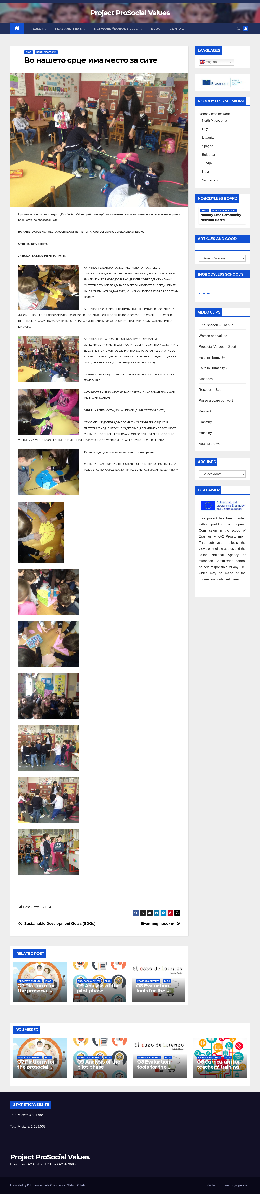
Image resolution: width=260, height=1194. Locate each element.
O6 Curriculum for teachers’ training (218, 1064)
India (205, 171)
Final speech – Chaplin (216, 325)
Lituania (208, 137)
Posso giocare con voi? (216, 400)
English (211, 62)
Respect (205, 411)
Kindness (206, 379)
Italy (205, 129)
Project (36, 29)
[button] (238, 28)
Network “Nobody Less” (117, 29)
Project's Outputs (30, 981)
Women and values (213, 336)
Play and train (69, 29)
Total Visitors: (20, 1126)
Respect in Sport (211, 389)
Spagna (207, 146)
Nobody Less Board (223, 210)
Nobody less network (214, 114)
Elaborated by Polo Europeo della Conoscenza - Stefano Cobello (48, 1185)
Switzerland (210, 180)
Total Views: (19, 1115)
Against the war (210, 443)
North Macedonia (46, 52)
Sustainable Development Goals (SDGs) (59, 923)
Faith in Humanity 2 (213, 368)
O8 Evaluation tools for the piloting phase (153, 991)
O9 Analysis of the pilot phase (98, 988)
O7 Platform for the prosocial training (36, 991)
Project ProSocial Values (130, 13)
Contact (177, 29)
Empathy (205, 422)
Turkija (207, 163)
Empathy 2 (207, 433)
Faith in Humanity (212, 357)
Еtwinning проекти (157, 923)
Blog (155, 29)
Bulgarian (209, 154)
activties (205, 293)
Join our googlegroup (236, 1185)
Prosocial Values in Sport (217, 346)
